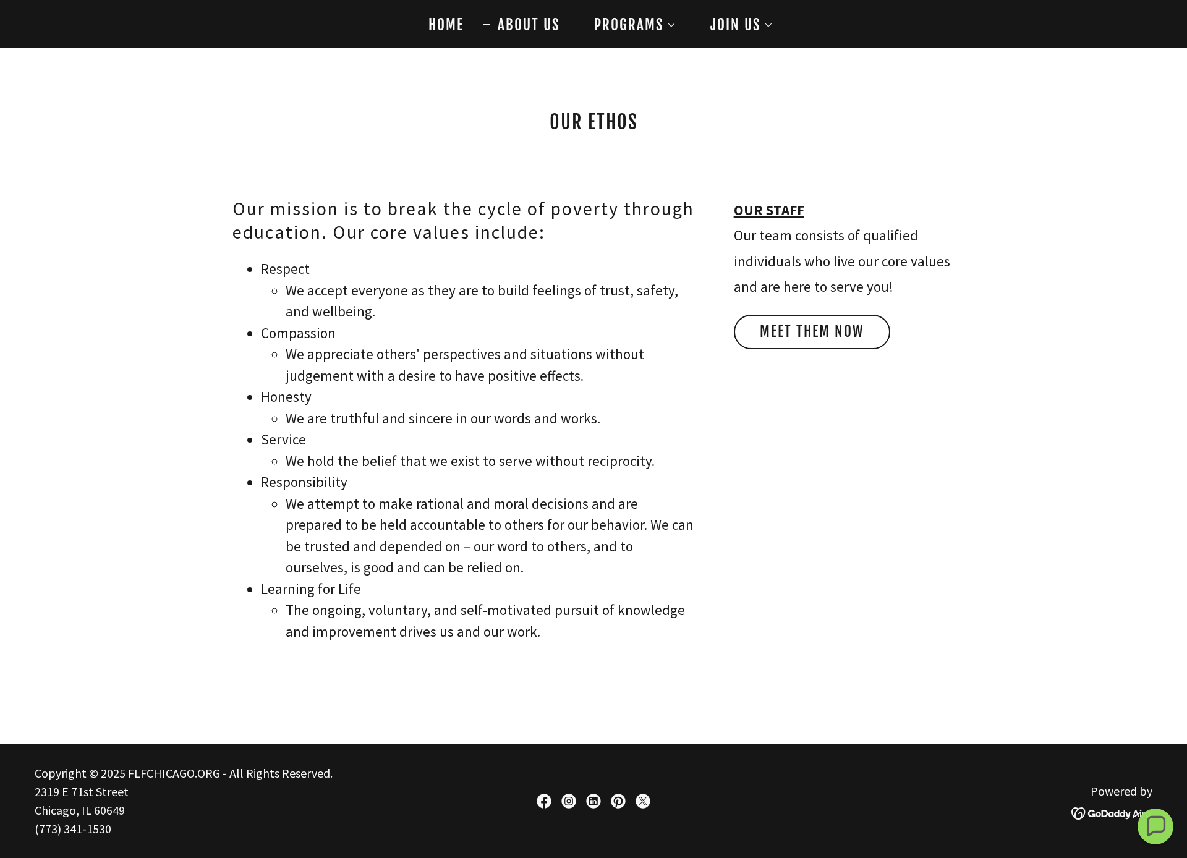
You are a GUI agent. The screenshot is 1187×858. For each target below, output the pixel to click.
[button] (628, 25)
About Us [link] (529, 25)
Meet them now (812, 332)
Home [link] (446, 25)
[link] (544, 801)
